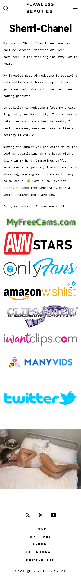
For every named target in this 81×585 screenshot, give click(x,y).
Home (40, 529)
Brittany (40, 536)
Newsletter (40, 559)
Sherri (40, 544)
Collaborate (40, 552)
